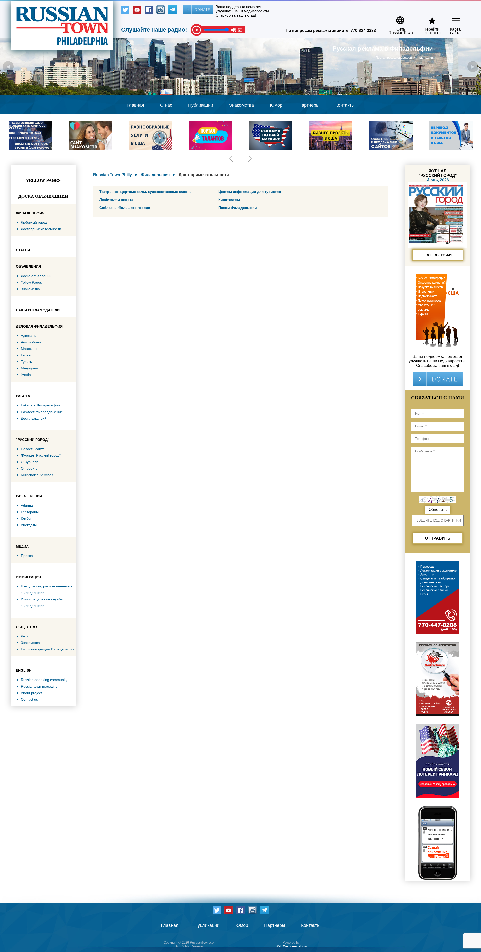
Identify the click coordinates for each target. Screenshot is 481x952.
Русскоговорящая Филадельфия (47, 649)
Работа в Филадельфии (40, 405)
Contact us (29, 699)
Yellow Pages (43, 180)
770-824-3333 (363, 30)
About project (31, 693)
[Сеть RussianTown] (397, 18)
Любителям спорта (116, 200)
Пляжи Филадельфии (237, 208)
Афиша (27, 505)
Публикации (200, 105)
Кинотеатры (229, 200)
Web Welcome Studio (291, 946)
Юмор (276, 105)
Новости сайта (33, 449)
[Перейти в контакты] (428, 18)
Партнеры (308, 105)
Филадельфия (155, 175)
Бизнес (26, 355)
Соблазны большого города (124, 208)
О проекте (29, 468)
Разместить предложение (42, 412)
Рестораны (30, 512)
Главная (135, 105)
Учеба (26, 375)
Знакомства (241, 105)
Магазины (29, 349)
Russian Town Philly (112, 175)
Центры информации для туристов (249, 192)
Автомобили (31, 342)
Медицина (29, 368)
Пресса (27, 556)
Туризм (27, 362)
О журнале (30, 462)
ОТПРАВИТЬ (437, 538)
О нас (166, 105)
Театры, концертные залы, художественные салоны (145, 192)
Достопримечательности (41, 229)
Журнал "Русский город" (41, 455)
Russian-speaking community (44, 680)
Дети (25, 636)
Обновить (438, 509)
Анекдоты (29, 525)
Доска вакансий (33, 418)
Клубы (26, 518)
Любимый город (34, 222)
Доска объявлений (43, 196)
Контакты (345, 105)
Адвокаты (28, 336)
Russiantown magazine (39, 686)
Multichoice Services (37, 475)
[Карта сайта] (451, 18)
